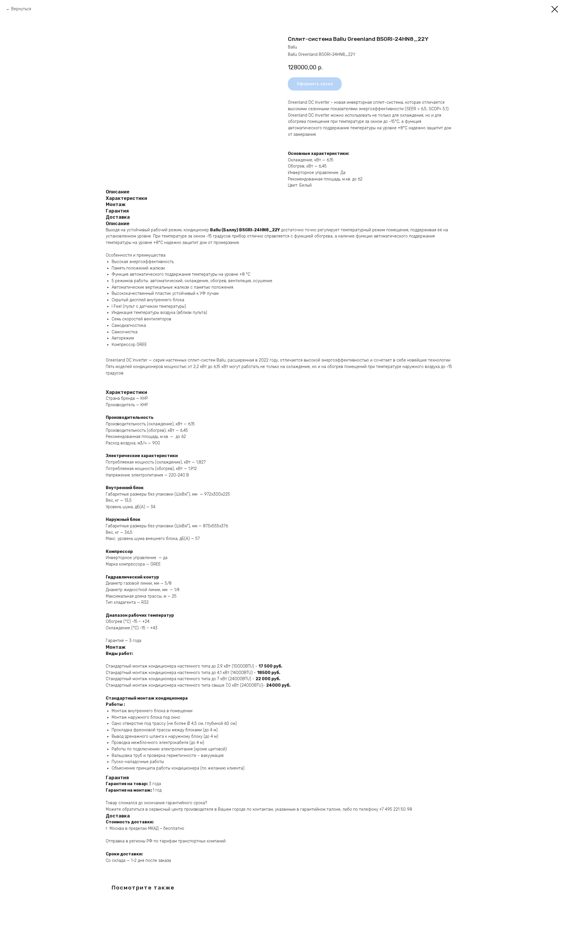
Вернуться (21, 8)
